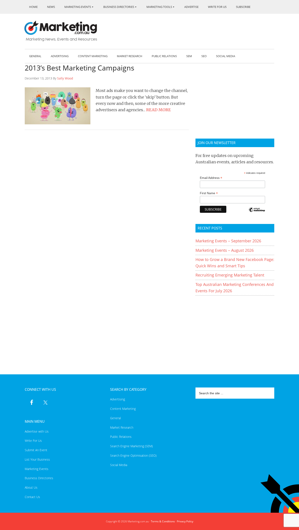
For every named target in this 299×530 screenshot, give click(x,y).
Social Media (118, 465)
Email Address (211, 178)
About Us (31, 487)
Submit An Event (36, 450)
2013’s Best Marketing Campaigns (79, 67)
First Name (209, 193)
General (115, 418)
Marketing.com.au (63, 30)
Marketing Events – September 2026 (228, 240)
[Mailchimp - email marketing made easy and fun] (257, 212)
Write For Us (33, 440)
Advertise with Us (37, 431)
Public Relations (121, 437)
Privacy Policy (185, 521)
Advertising (117, 399)
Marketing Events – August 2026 (224, 250)
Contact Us (32, 497)
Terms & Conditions (163, 521)
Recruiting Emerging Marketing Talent (229, 275)
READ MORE (158, 109)
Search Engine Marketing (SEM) (131, 446)
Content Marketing (123, 409)
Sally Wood (65, 78)
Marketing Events (36, 469)
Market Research (121, 427)
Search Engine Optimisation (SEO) (133, 455)
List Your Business (37, 459)
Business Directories (39, 478)
